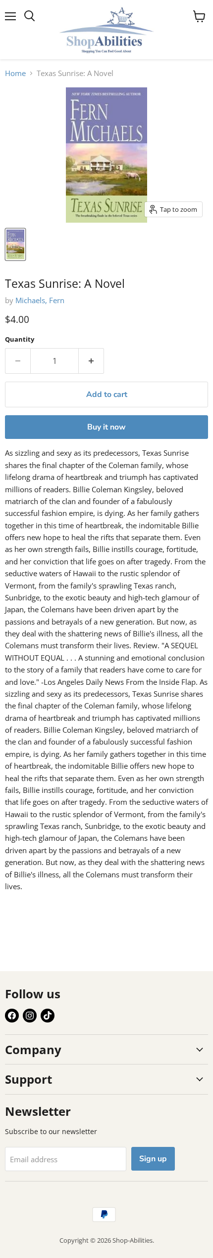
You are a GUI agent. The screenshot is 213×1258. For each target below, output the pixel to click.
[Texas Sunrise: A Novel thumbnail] (15, 244)
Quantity (19, 339)
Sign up (153, 1158)
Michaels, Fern (39, 300)
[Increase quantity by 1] (91, 361)
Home (15, 73)
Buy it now (106, 427)
